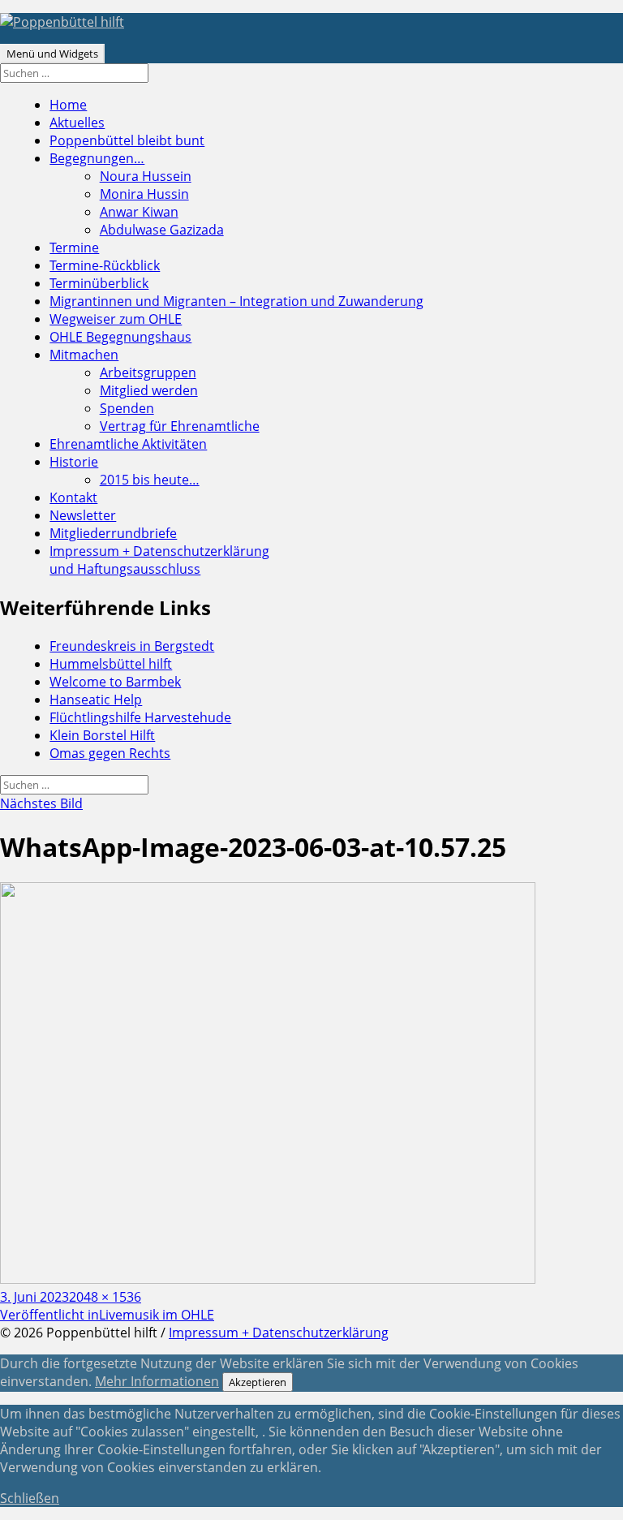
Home (68, 105)
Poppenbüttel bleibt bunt (126, 140)
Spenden (127, 408)
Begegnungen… (96, 158)
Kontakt (73, 497)
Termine (74, 247)
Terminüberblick (98, 283)
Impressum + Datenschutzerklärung (159, 560)
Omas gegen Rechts (109, 753)
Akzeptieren (257, 1382)
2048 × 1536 (105, 1297)
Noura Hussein (145, 176)
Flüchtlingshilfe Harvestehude (140, 717)
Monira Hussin (144, 194)
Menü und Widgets (52, 53)
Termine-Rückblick (104, 265)
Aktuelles (77, 122)
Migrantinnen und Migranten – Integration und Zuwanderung (236, 301)
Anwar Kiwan (139, 212)
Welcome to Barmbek (115, 682)
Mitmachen (83, 355)
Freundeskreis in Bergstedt (131, 646)
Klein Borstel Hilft (102, 735)
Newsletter (82, 515)
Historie (73, 462)
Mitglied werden (149, 390)
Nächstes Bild (41, 803)
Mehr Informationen (157, 1381)
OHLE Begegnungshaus (120, 337)
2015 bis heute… (150, 480)
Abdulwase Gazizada (162, 230)
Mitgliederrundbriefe (113, 533)
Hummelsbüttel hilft (110, 664)
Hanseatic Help (95, 699)
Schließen (29, 1498)
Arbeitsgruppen (148, 372)
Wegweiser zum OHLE (115, 319)
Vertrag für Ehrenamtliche (180, 426)
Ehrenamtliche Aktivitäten (128, 444)
